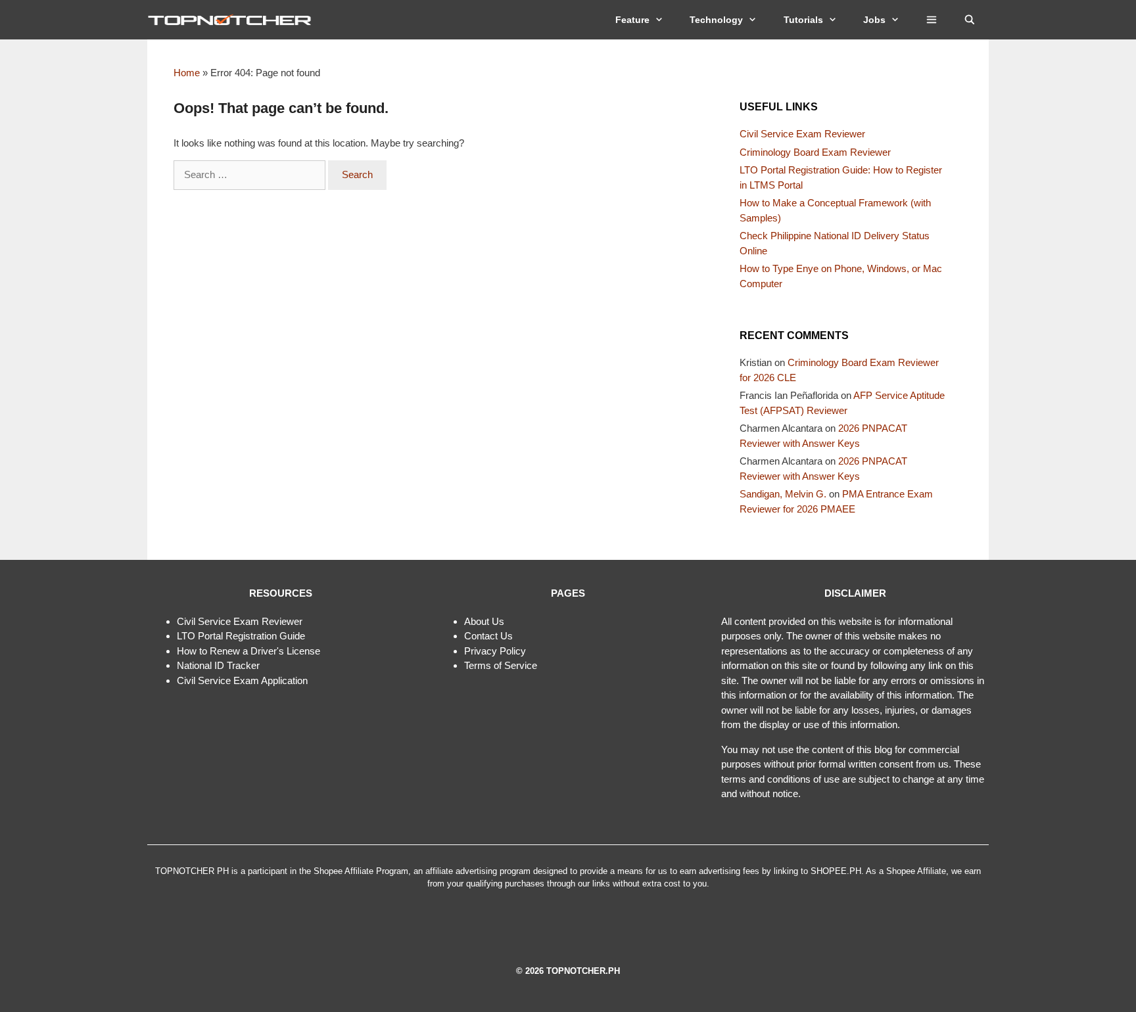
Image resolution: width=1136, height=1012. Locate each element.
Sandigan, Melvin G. (783, 493)
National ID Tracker (218, 665)
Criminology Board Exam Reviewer (815, 152)
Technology (716, 19)
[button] (931, 19)
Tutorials (803, 19)
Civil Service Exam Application (242, 680)
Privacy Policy (495, 650)
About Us (484, 621)
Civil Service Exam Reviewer (802, 133)
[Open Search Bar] (970, 19)
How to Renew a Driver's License (248, 650)
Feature (632, 19)
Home (187, 72)
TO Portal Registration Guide (243, 635)
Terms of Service (500, 665)
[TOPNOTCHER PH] (232, 19)
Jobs (874, 19)
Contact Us (488, 635)
